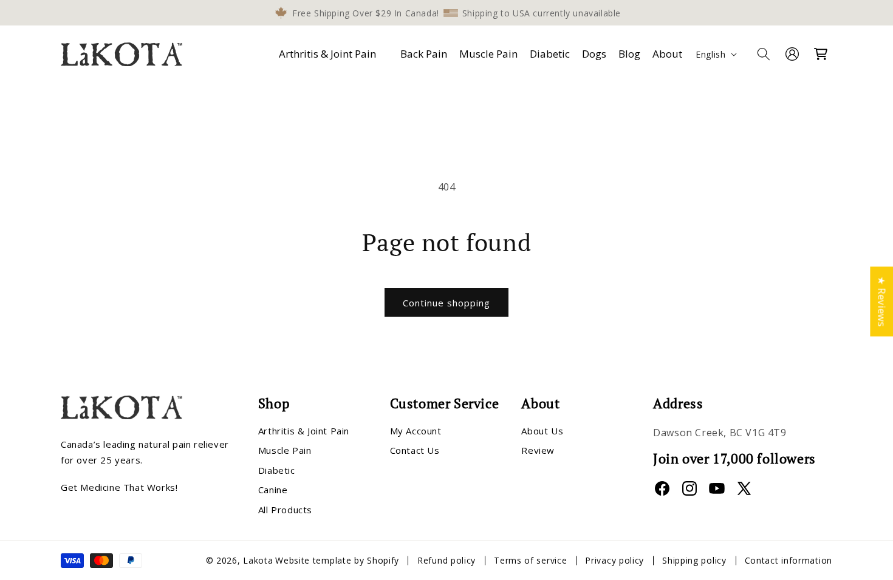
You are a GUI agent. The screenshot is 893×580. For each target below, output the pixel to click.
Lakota (258, 560)
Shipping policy (694, 560)
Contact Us (415, 450)
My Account (416, 431)
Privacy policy (614, 560)
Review (538, 450)
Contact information (788, 560)
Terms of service (530, 560)
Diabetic (276, 470)
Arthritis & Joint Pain (327, 54)
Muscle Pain (285, 450)
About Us (542, 431)
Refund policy (446, 560)
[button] (329, 54)
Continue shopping (446, 303)
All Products (285, 510)
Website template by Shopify (337, 560)
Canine (273, 490)
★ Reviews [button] (881, 301)
